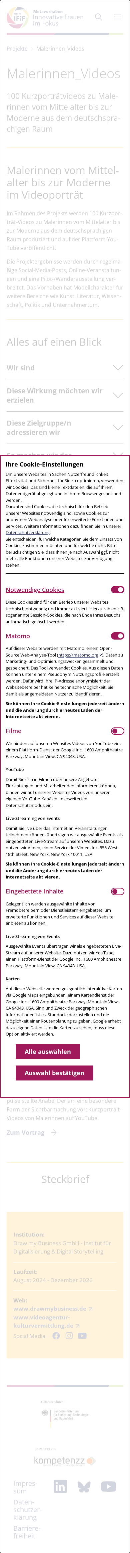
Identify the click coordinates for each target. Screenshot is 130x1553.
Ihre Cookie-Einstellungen (45, 464)
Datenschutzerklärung (28, 532)
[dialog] (65, 776)
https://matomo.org (78, 655)
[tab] (58, 589)
